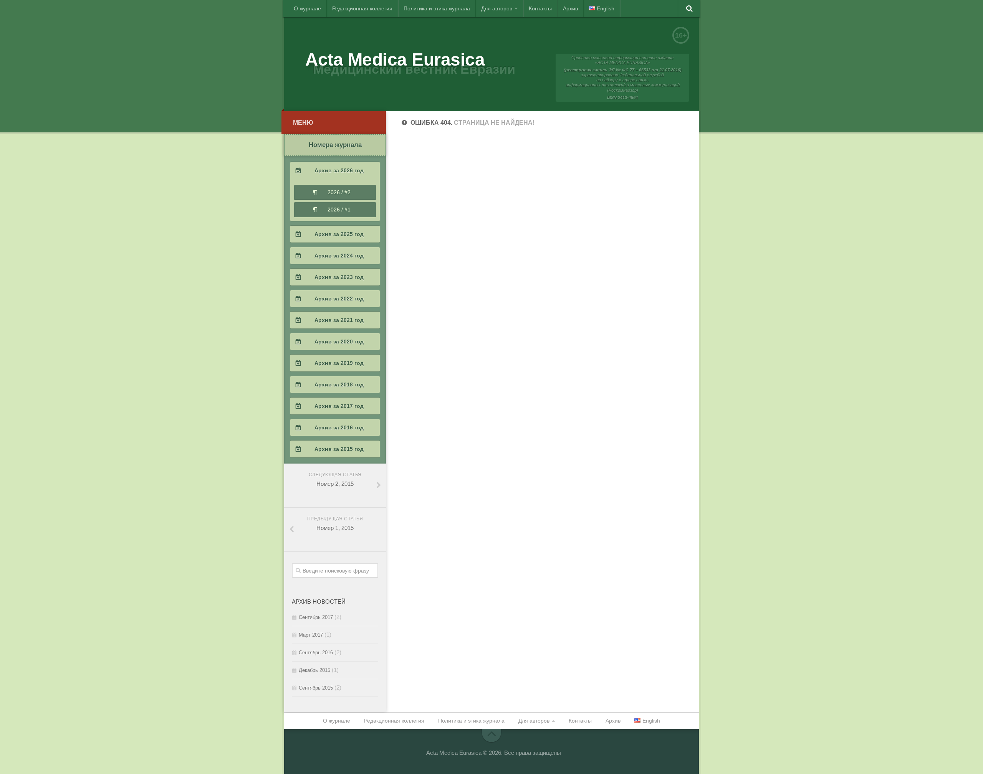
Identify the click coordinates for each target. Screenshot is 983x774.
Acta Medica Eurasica (395, 59)
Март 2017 (311, 635)
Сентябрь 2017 (316, 617)
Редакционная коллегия (362, 8)
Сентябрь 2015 (316, 688)
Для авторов (496, 8)
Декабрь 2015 (314, 670)
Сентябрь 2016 (316, 652)
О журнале (307, 8)
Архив (570, 8)
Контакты (540, 8)
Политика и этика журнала (437, 8)
